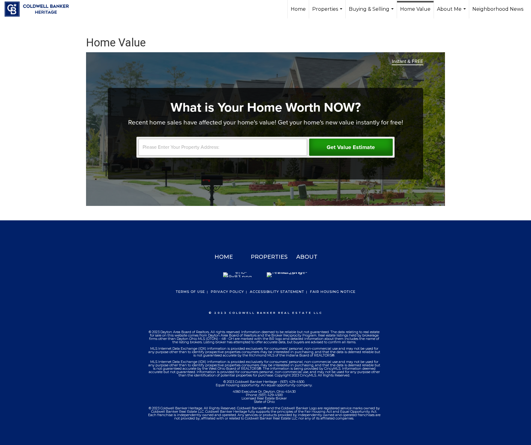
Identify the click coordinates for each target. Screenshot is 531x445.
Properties (328, 12)
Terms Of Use (190, 291)
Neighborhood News (497, 9)
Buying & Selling (372, 12)
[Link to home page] (40, 9)
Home (298, 9)
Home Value (415, 9)
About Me (452, 12)
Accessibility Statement (277, 291)
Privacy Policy (227, 291)
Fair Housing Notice (333, 291)
